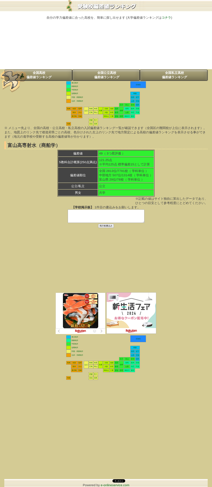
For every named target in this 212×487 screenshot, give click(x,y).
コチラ (166, 17)
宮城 (137, 101)
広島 (91, 112)
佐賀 (74, 109)
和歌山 (106, 116)
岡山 (95, 112)
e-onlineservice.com (115, 485)
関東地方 (75, 86)
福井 (116, 109)
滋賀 (111, 109)
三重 (111, 116)
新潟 (132, 105)
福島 (137, 105)
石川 (121, 105)
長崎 (68, 109)
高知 (91, 124)
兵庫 (100, 111)
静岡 (121, 116)
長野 (121, 111)
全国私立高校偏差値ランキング (174, 75)
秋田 (132, 97)
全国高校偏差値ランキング (39, 75)
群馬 (127, 109)
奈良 (111, 112)
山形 (132, 101)
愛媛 (91, 120)
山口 (86, 111)
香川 (95, 120)
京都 (106, 109)
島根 (91, 109)
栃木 (132, 109)
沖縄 (68, 124)
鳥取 (95, 109)
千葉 (137, 112)
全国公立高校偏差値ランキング (106, 75)
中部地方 (75, 90)
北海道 (138, 85)
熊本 (74, 112)
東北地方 (75, 83)
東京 (132, 116)
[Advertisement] (106, 46)
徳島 (95, 124)
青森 (135, 93)
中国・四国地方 (77, 97)
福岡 (80, 109)
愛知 (116, 116)
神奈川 (127, 116)
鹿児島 (74, 116)
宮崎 (80, 116)
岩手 (137, 97)
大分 (80, 112)
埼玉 (132, 112)
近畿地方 (75, 93)
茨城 (137, 109)
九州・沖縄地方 (77, 101)
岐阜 (116, 112)
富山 (127, 105)
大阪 (106, 112)
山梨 (127, 112)
